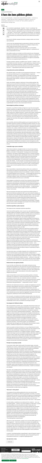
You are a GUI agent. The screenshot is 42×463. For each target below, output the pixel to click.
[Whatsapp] (3, 32)
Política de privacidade (4, 452)
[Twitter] (3, 30)
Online (3, 9)
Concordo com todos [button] (5, 460)
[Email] (3, 34)
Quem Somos (3, 448)
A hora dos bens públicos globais (16, 14)
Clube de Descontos (4, 449)
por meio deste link (25, 458)
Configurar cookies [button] (13, 460)
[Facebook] (3, 28)
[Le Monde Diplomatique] (9, 5)
